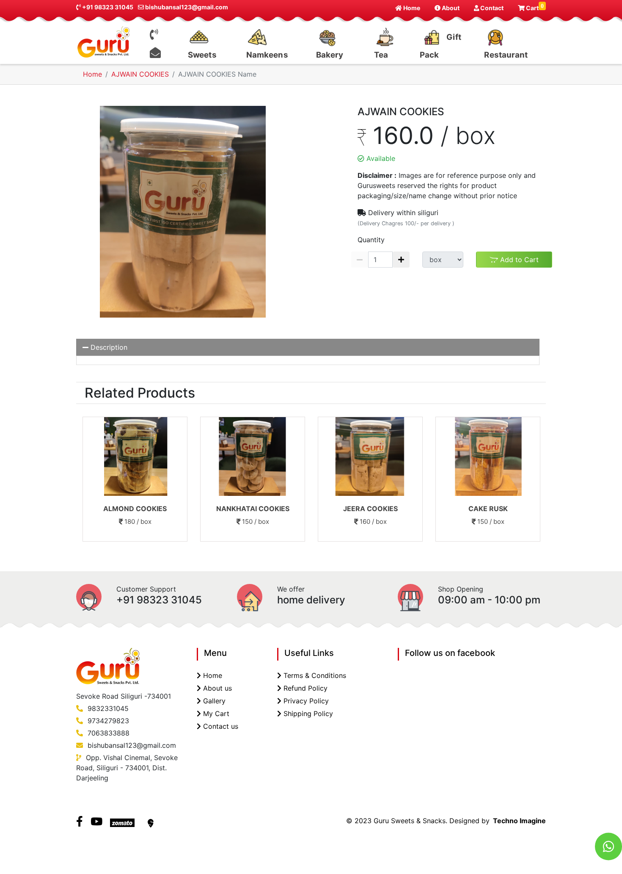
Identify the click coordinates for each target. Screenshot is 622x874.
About (450, 7)
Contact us (220, 726)
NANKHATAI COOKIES (252, 509)
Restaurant (506, 55)
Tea (381, 55)
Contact (491, 7)
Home (411, 7)
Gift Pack (441, 45)
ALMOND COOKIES (135, 509)
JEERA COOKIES (370, 509)
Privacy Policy (306, 701)
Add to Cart (518, 259)
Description (107, 347)
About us (217, 688)
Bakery (329, 55)
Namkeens (267, 55)
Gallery (214, 701)
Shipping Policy (308, 713)
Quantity (371, 239)
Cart (534, 7)
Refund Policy (305, 688)
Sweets (202, 55)
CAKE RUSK (488, 509)
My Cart (216, 713)
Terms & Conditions (314, 675)
